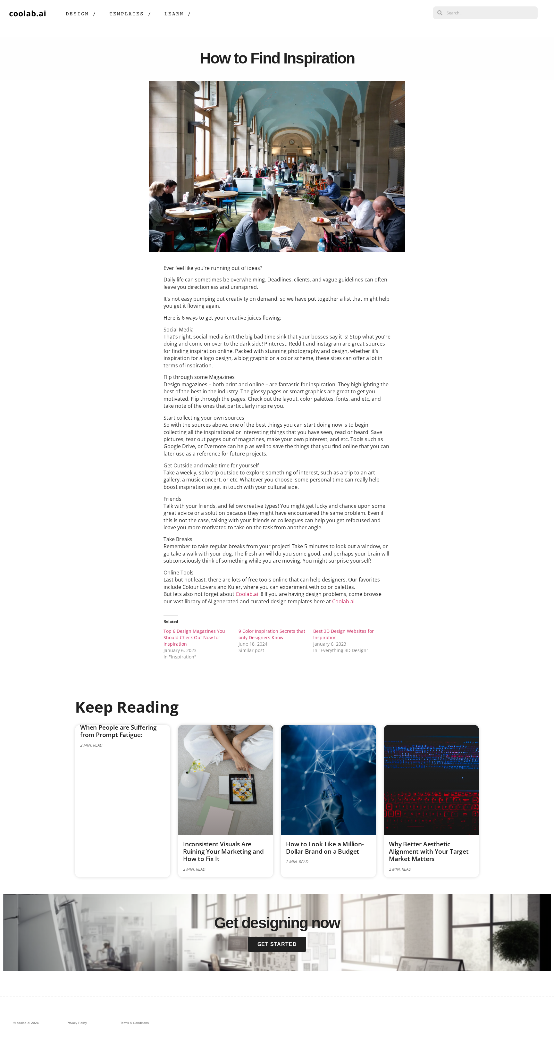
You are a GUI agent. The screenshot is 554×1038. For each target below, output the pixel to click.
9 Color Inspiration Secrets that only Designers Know (272, 634)
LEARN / (177, 14)
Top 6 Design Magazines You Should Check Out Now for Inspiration (194, 637)
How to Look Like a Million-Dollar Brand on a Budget (325, 848)
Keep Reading (127, 706)
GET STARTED (277, 944)
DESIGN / (81, 14)
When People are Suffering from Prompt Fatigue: (118, 731)
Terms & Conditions (134, 1023)
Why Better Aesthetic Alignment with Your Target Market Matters (429, 851)
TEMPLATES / (130, 14)
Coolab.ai (247, 594)
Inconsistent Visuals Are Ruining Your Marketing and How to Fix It (223, 851)
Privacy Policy (77, 1023)
